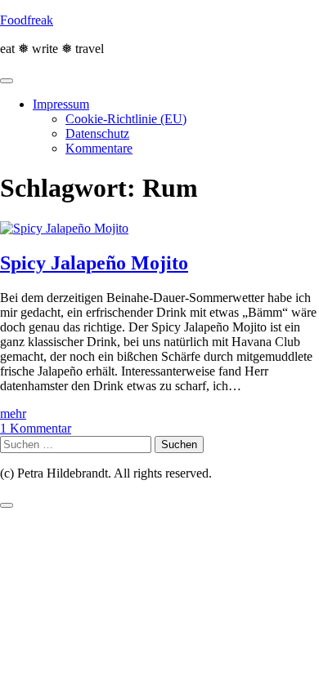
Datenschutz (97, 133)
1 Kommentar (35, 428)
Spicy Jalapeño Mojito (94, 262)
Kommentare (99, 148)
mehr (13, 413)
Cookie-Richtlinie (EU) (125, 119)
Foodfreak (26, 20)
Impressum (61, 104)
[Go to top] (6, 505)
